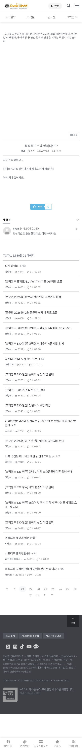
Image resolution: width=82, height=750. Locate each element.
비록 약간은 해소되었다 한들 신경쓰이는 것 (30, 456)
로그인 (57, 6)
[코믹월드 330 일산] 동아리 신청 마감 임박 (29, 522)
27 (67, 589)
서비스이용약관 (53, 636)
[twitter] (8, 646)
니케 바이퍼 (12, 266)
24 (45, 589)
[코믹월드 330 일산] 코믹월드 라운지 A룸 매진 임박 (34, 343)
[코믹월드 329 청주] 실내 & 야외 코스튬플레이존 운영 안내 (38, 471)
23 (38, 589)
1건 (32, 150)
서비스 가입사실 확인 (30, 693)
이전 (15, 589)
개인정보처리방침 (30, 636)
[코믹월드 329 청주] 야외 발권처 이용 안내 (29, 487)
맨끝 (52, 595)
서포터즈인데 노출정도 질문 (21, 359)
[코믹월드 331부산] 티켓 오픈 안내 (25, 390)
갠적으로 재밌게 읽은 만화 (20, 538)
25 (53, 589)
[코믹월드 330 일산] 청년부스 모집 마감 (28, 405)
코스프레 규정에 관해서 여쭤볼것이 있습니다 (31, 569)
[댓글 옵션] (76, 229)
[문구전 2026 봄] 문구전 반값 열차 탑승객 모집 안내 (34, 440)
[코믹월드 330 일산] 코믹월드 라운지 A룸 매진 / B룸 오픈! (38, 328)
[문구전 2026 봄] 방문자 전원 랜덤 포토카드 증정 (33, 297)
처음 (7, 589)
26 (60, 589)
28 (75, 589)
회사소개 (10, 636)
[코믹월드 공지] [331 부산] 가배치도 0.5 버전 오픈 (33, 281)
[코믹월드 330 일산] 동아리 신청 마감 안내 (29, 374)
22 (30, 589)
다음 (45, 595)
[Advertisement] (41, 86)
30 (37, 595)
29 (30, 595)
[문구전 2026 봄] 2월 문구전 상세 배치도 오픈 (31, 312)
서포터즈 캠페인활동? (18, 553)
